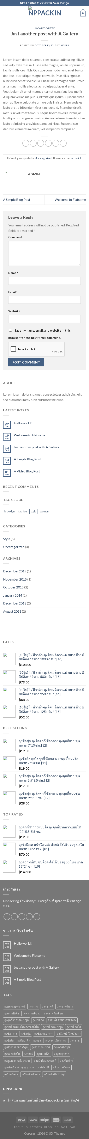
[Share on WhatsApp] (25, 143)
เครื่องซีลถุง (11, 1074)
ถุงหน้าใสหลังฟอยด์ (45, 1060)
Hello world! (23, 423)
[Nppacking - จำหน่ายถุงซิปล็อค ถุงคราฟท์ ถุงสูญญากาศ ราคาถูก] (44, 13)
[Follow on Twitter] (21, 916)
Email (12, 292)
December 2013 (14, 603)
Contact (60, 1127)
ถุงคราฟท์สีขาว (31, 1013)
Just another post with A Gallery (36, 447)
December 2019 (14, 571)
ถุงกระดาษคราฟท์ (14, 1006)
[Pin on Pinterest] (55, 143)
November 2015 (15, 579)
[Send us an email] (29, 916)
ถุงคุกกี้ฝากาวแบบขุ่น (16, 1020)
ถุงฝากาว (75, 1040)
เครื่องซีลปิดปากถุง (54, 1074)
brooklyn (9, 511)
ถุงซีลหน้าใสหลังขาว (69, 1033)
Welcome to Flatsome (70, 199)
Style (6, 539)
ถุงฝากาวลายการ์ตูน (16, 1047)
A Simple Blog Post (16, 199)
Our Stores (34, 1127)
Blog (48, 1127)
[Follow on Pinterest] (36, 916)
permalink (76, 158)
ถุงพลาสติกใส (12, 1053)
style (33, 511)
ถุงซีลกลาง (10, 1033)
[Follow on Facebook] (7, 916)
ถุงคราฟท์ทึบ (11, 1013)
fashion (22, 511)
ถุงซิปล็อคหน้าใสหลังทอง (62, 1020)
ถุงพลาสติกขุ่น (62, 1047)
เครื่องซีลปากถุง (31, 1074)
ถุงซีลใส (9, 1040)
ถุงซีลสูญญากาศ (43, 1033)
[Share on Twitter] (40, 143)
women (44, 511)
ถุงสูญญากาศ (61, 1053)
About (18, 1127)
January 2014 (12, 595)
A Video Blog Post (27, 471)
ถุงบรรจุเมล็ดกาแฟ (55, 1040)
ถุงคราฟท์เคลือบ (53, 1013)
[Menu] (5, 13)
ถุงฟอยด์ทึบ (43, 1053)
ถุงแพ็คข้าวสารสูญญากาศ (19, 1067)
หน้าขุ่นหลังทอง (61, 1067)
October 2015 (13, 587)
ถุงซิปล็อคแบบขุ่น (52, 1027)
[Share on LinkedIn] (63, 143)
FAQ (72, 1127)
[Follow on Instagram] (14, 916)
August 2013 (12, 611)
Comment (15, 237)
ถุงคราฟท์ (47, 1006)
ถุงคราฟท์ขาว (65, 1006)
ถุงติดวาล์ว (23, 1040)
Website (14, 311)
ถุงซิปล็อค (38, 1020)
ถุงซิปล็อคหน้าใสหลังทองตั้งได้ (21, 1027)
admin (64, 45)
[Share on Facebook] (33, 143)
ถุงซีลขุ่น (25, 1033)
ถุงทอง (37, 1040)
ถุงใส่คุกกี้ (43, 1067)
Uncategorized (44, 28)
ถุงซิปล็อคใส (73, 1027)
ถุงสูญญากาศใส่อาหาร (17, 1060)
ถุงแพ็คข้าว (66, 1060)
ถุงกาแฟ (33, 1006)
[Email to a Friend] (48, 143)
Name (13, 273)
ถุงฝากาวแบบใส (40, 1047)
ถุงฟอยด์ (28, 1053)
